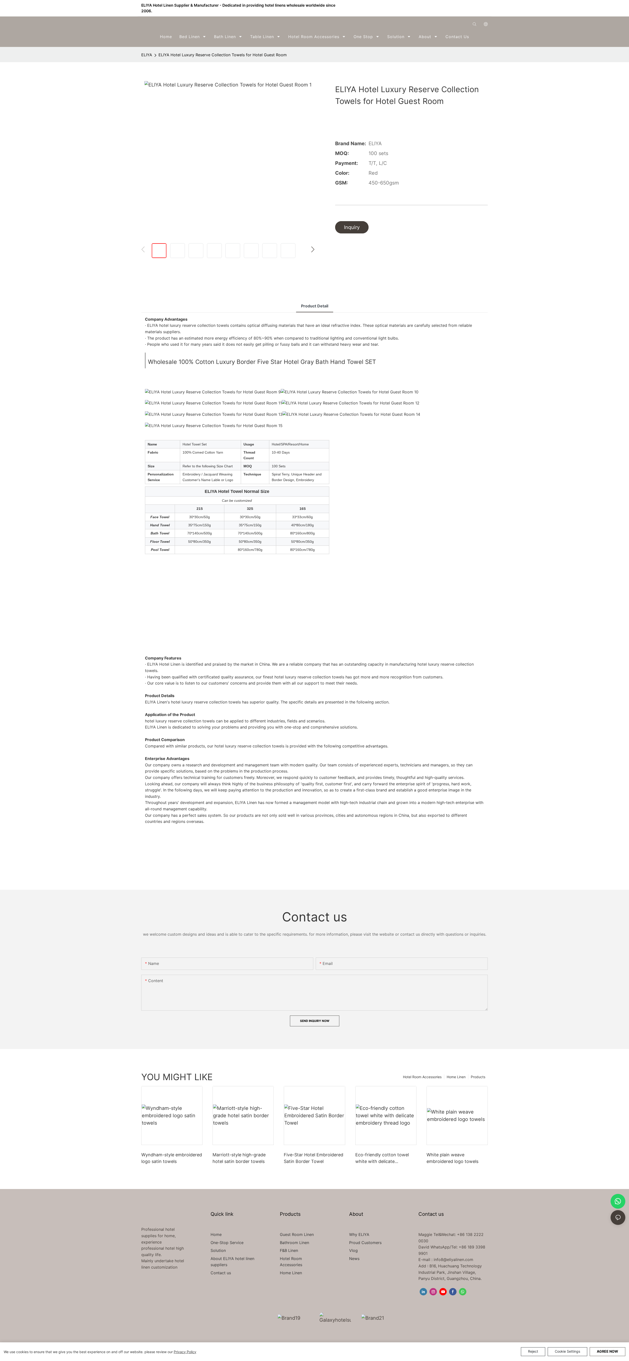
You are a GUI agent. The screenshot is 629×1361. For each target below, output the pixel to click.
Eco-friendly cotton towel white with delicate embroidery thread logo (382, 1158)
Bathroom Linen (294, 1242)
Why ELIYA (359, 1234)
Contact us (221, 1272)
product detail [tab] (314, 305)
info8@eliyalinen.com (453, 1259)
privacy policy (185, 1352)
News (354, 1258)
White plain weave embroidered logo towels (452, 1158)
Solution (218, 1250)
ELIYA (146, 54)
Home (216, 1234)
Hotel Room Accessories (422, 1077)
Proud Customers (365, 1242)
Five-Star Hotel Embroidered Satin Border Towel (313, 1158)
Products (478, 1077)
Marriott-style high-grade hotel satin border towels (239, 1158)
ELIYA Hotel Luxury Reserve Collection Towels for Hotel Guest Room (222, 54)
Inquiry (352, 227)
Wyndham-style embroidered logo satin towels (171, 1158)
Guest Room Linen (297, 1234)
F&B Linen (289, 1250)
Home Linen (456, 1077)
